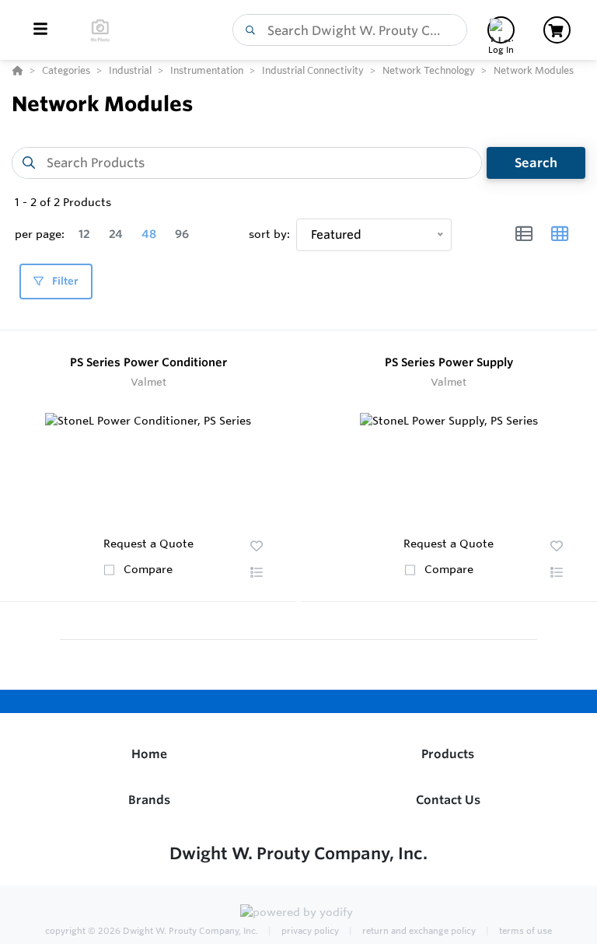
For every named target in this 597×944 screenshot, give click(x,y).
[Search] (247, 30)
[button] (256, 572)
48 (148, 234)
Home (149, 753)
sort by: (269, 234)
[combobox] (349, 30)
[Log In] (501, 30)
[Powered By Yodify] (298, 914)
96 (182, 234)
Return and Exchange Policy (418, 930)
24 (116, 234)
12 (84, 234)
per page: (40, 234)
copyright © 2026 (151, 930)
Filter (64, 281)
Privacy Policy (309, 930)
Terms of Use (524, 930)
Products (447, 753)
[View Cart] (557, 30)
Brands (149, 799)
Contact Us (448, 799)
